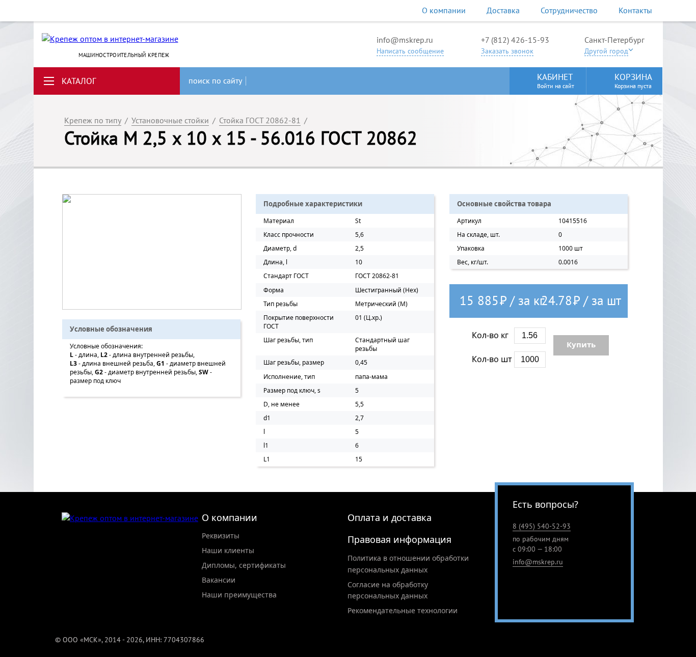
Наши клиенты (228, 550)
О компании (444, 10)
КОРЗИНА (633, 80)
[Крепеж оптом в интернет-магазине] (130, 518)
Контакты (635, 10)
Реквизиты (220, 535)
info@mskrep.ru (405, 40)
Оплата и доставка (389, 517)
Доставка (503, 10)
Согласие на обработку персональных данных (387, 590)
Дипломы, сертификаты (244, 565)
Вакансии (218, 580)
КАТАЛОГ (79, 81)
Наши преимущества (239, 594)
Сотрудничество (569, 10)
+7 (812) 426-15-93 (515, 40)
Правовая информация (399, 539)
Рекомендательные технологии (402, 610)
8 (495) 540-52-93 (542, 526)
